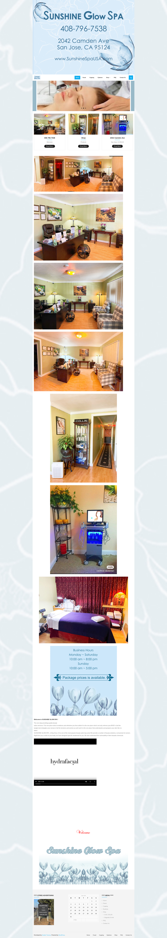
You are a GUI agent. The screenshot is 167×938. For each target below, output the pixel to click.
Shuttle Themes (46, 935)
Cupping (105, 906)
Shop (104, 912)
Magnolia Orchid (109, 917)
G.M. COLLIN (108, 914)
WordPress (62, 935)
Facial (104, 903)
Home (105, 900)
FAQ (104, 920)
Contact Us (106, 923)
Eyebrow (105, 909)
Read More (49, 146)
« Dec (75, 920)
